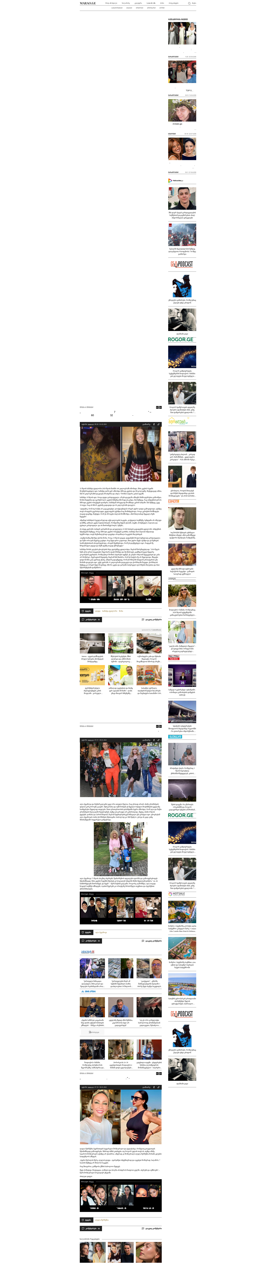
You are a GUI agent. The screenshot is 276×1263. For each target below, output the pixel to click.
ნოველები (139, 8)
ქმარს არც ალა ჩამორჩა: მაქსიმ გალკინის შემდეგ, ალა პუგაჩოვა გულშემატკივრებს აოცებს (93, 920)
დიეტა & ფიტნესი (86, 407)
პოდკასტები (173, 3)
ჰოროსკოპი (151, 8)
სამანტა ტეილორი (109, 611)
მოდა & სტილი (111, 3)
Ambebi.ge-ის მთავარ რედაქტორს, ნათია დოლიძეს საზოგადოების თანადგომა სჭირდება (182, 126)
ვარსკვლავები (173, 57)
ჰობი (162, 3)
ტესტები (129, 8)
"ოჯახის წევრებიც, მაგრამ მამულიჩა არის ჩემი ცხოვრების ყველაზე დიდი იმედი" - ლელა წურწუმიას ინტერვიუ (94, 1208)
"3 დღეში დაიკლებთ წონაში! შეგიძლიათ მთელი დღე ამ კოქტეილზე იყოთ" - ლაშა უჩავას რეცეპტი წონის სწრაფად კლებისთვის (94, 599)
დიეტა (97, 611)
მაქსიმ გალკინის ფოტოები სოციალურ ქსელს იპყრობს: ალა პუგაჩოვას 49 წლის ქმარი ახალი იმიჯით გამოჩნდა (121, 920)
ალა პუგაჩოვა (101, 932)
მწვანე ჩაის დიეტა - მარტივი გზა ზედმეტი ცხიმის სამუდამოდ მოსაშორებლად (148, 599)
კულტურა (138, 3)
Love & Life (151, 3)
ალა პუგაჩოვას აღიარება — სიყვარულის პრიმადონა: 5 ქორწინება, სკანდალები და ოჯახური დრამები (148, 920)
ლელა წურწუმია (102, 1220)
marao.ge (91, 424)
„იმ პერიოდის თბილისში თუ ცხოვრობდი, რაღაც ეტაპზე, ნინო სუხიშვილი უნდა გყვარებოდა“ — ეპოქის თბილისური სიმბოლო (182, 165)
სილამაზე (126, 3)
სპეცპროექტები (116, 8)
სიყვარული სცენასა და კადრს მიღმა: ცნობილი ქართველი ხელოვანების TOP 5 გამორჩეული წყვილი (182, 88)
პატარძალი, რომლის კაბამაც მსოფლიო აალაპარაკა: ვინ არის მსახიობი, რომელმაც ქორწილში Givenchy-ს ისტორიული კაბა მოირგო (182, 49)
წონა (121, 611)
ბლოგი (162, 8)
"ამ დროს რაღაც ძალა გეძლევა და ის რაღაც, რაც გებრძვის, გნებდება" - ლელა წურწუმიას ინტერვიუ (120, 1208)
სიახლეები (172, 134)
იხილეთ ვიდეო (86, 1176)
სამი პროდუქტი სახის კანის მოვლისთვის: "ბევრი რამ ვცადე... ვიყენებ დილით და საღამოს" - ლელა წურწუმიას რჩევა (148, 1208)
